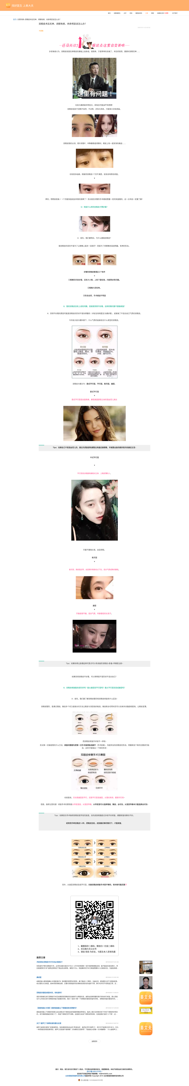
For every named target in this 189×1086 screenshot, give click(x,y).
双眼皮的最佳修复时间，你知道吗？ (50, 992)
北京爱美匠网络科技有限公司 (75, 1076)
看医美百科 (139, 13)
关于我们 (175, 13)
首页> (15, 19)
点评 (125, 13)
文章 (146, 13)
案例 (152, 13)
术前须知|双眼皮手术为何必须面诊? (50, 962)
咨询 (131, 13)
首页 (109, 13)
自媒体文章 (163, 13)
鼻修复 (39, 977)
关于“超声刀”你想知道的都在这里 (49, 1023)
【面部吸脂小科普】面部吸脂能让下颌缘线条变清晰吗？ (57, 1008)
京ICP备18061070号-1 (94, 1071)
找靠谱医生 (117, 13)
